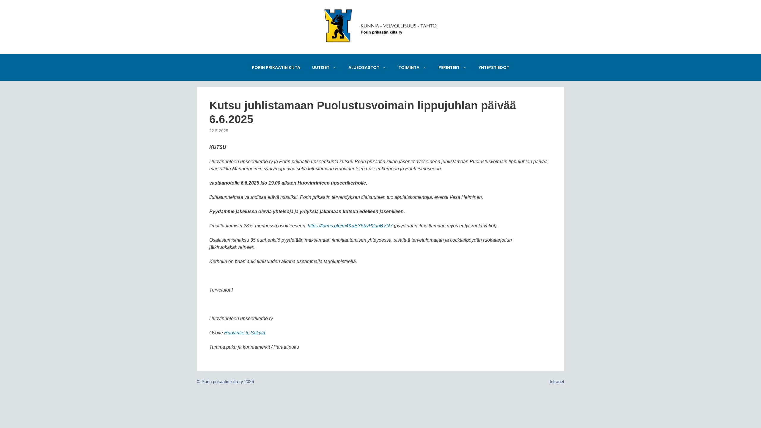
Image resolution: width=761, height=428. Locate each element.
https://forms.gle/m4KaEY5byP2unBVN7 (350, 225)
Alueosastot (363, 67)
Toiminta (408, 67)
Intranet (557, 381)
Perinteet (449, 67)
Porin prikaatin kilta (276, 67)
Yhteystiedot (494, 67)
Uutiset (320, 67)
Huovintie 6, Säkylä (244, 332)
